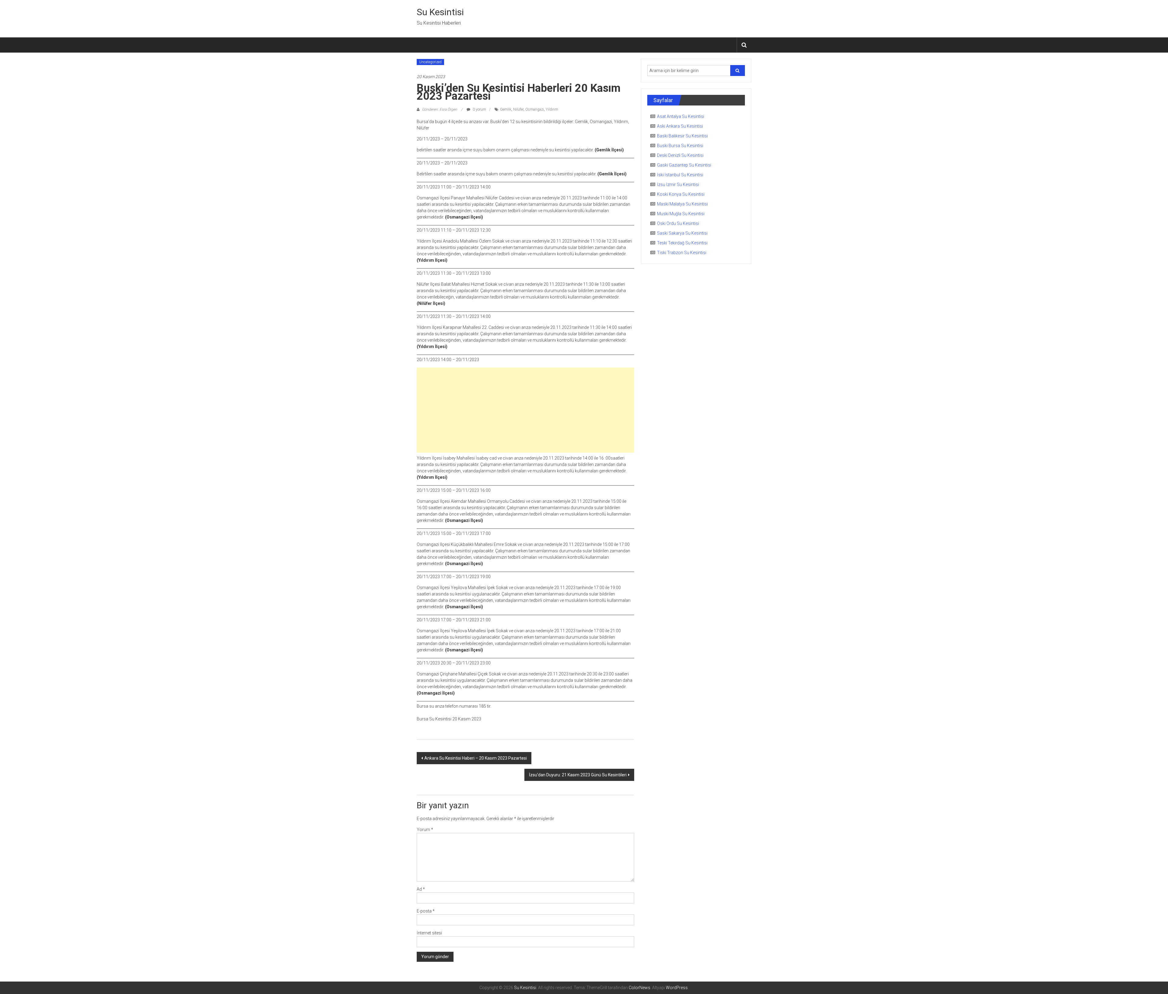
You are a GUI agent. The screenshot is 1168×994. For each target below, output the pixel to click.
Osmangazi (534, 109)
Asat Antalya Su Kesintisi (680, 116)
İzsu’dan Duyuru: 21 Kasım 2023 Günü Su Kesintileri (578, 774)
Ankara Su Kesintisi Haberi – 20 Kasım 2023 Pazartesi (475, 758)
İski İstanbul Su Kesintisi (680, 174)
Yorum (425, 829)
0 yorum (479, 109)
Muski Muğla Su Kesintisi (680, 213)
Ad (421, 889)
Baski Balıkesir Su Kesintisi (682, 135)
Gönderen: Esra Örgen (439, 109)
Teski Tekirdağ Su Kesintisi (682, 242)
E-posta (426, 911)
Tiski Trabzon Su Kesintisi (681, 252)
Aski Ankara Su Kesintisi (680, 126)
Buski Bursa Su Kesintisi (680, 145)
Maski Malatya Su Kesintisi (682, 204)
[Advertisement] (525, 410)
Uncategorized (430, 62)
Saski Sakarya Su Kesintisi (682, 233)
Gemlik (505, 109)
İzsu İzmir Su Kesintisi (678, 184)
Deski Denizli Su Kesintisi (680, 155)
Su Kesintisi (440, 12)
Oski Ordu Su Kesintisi (678, 223)
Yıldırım (552, 109)
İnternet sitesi (429, 932)
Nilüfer (518, 109)
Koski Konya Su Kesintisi (680, 194)
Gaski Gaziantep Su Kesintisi (684, 165)
